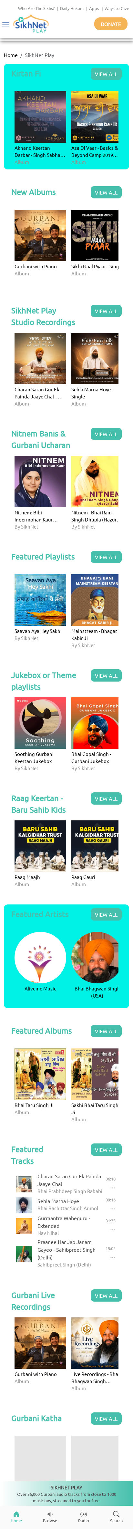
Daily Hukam (72, 8)
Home (11, 55)
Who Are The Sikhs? (36, 8)
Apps (94, 8)
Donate (111, 24)
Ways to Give (117, 8)
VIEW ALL (106, 74)
